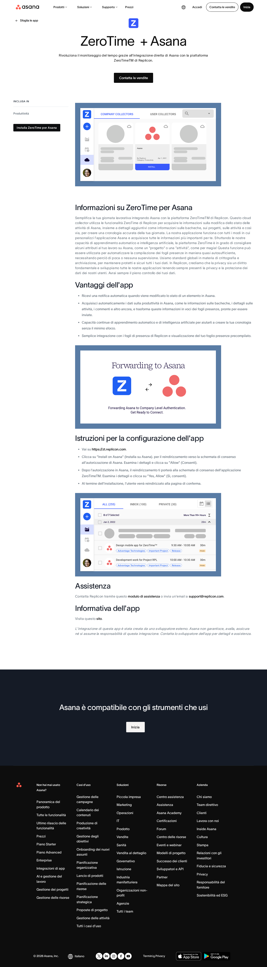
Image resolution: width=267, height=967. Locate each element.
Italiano (79, 956)
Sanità (121, 845)
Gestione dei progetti (52, 889)
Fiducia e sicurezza (211, 866)
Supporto (108, 7)
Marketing (124, 805)
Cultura (202, 837)
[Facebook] (121, 956)
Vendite (122, 837)
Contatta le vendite (222, 7)
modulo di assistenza (144, 596)
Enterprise (44, 860)
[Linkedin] (106, 956)
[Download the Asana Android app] (216, 956)
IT (118, 821)
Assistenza (165, 805)
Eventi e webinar (169, 845)
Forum (161, 829)
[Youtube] (128, 956)
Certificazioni (167, 821)
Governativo (126, 861)
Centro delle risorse (171, 837)
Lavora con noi (208, 821)
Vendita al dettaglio (131, 853)
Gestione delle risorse (53, 897)
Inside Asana (206, 829)
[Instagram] (113, 956)
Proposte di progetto (92, 910)
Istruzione (124, 869)
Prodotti (58, 7)
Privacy (202, 874)
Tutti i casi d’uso (89, 926)
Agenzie (123, 903)
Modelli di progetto (171, 853)
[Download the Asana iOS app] (188, 956)
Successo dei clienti (172, 861)
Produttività (21, 113)
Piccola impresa (129, 797)
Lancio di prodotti (90, 875)
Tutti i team (125, 911)
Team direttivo (207, 805)
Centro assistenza (170, 797)
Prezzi (129, 7)
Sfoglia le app (29, 20)
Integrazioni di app (51, 868)
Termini (148, 956)
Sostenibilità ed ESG (212, 895)
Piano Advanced (49, 852)
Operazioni (125, 813)
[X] (99, 956)
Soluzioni (83, 7)
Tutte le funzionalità (51, 815)
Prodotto (123, 829)
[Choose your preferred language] (183, 7)
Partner (162, 877)
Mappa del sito (168, 885)
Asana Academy (169, 813)
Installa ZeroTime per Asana (37, 127)
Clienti (202, 813)
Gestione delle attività (93, 918)
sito (99, 618)
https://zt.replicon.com (109, 449)
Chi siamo (204, 797)
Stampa (202, 845)
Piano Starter (46, 844)
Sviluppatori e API (170, 869)
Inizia (246, 7)
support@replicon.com (206, 596)
